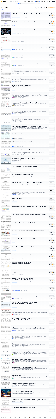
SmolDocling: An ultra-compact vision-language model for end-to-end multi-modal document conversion (22, 142)
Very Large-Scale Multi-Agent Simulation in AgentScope (22, 174)
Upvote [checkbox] (51, 13)
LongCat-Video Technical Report (18, 53)
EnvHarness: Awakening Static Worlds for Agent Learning (22, 78)
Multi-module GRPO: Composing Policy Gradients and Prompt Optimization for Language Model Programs (22, 319)
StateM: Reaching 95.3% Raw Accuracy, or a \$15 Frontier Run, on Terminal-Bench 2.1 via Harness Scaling (22, 150)
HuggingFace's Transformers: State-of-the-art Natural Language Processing (26, 327)
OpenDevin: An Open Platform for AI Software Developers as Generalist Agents (26, 94)
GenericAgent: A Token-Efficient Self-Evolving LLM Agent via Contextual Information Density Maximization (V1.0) (22, 279)
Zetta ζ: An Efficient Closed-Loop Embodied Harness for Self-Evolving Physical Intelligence (29, 206)
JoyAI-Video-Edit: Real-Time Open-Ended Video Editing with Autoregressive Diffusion (28, 311)
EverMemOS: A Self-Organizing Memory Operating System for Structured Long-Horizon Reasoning (21, 263)
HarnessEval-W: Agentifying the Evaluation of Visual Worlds (23, 118)
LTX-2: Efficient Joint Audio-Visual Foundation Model (22, 391)
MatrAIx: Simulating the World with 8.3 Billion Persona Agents (23, 158)
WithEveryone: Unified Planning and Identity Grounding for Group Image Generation (28, 230)
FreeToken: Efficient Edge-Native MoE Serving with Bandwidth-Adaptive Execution (27, 13)
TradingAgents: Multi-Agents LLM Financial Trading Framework (24, 70)
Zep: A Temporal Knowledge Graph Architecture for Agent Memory (24, 335)
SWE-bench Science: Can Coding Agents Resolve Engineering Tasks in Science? (26, 246)
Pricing (45, 1)
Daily (38, 7)
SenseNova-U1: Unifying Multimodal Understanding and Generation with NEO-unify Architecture (22, 86)
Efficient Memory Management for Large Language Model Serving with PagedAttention (28, 102)
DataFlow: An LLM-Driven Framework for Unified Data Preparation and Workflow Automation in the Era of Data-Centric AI (24, 303)
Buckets (38, 1)
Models (25, 1)
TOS (10, 417)
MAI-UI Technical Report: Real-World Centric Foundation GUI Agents (24, 238)
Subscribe (36, 3)
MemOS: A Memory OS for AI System (18, 375)
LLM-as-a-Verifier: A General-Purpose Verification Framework (23, 37)
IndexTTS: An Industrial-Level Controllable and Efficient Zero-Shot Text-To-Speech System (29, 214)
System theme (4, 417)
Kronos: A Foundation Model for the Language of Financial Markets (24, 166)
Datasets (29, 1)
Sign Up (53, 1)
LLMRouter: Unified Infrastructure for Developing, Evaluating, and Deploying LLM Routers (29, 399)
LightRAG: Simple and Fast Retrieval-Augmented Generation (23, 343)
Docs (42, 1)
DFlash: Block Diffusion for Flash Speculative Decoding (22, 294)
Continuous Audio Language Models (18, 270)
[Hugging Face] (29, 417)
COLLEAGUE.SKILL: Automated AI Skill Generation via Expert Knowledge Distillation (27, 61)
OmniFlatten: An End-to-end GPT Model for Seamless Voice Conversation (25, 222)
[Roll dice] (36, 7)
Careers (25, 417)
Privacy (15, 417)
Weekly (41, 7)
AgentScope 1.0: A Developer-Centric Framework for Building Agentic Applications (27, 182)
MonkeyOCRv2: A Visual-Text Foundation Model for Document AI (24, 383)
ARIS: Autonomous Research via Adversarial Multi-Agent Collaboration (25, 286)
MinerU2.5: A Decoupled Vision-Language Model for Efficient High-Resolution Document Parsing (21, 134)
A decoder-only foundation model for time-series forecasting (23, 254)
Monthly (44, 7)
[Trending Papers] (46, 7)
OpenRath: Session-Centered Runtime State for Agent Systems (24, 407)
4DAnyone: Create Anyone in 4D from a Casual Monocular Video (24, 29)
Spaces (33, 1)
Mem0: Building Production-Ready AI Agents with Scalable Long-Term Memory (26, 126)
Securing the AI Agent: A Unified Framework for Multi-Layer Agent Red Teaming (27, 45)
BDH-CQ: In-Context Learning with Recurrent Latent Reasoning (24, 21)
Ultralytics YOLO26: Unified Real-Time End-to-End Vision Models (24, 367)
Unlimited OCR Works (16, 110)
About (19, 417)
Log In (50, 1)
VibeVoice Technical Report (17, 198)
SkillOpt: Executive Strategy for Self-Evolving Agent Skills (22, 351)
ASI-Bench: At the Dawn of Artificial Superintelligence (22, 359)
